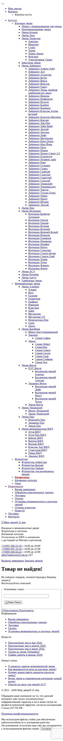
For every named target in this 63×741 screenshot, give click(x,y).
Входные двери (23, 23)
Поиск (17, 602)
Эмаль (31, 341)
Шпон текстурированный (43, 332)
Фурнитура (21, 459)
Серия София (42, 338)
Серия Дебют (42, 344)
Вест (31, 292)
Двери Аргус (29, 277)
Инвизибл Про (36, 419)
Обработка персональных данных (34, 492)
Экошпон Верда (37, 383)
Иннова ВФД (36, 444)
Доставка (20, 495)
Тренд (31, 326)
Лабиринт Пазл (37, 147)
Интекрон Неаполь (39, 235)
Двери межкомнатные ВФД (37, 428)
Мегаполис (34, 313)
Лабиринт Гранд (37, 86)
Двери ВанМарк (31, 329)
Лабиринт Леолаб (38, 129)
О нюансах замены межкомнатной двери (31, 666)
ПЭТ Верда (34, 368)
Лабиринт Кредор (38, 120)
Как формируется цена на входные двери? (32, 669)
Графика (33, 301)
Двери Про (28, 207)
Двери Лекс (28, 35)
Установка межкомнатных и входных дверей (33, 631)
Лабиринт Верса (37, 80)
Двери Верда (29, 365)
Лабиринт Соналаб (39, 180)
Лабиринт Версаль (39, 83)
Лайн (31, 310)
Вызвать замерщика (12, 560)
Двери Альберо (30, 286)
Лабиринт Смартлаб (39, 177)
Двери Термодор (31, 38)
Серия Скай (42, 356)
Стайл (31, 47)
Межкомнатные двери (27, 283)
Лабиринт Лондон (38, 132)
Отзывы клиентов (25, 507)
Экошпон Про (36, 422)
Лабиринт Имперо (38, 95)
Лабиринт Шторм (38, 201)
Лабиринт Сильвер (39, 165)
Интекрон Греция (38, 223)
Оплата (19, 498)
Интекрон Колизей (39, 229)
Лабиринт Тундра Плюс (42, 192)
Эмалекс (33, 335)
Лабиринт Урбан (37, 195)
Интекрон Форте (38, 268)
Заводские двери (31, 62)
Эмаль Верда (35, 404)
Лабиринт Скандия (39, 174)
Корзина (13, 11)
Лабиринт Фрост (38, 198)
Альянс (32, 289)
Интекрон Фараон (38, 265)
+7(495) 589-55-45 (11, 545)
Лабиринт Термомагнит (42, 186)
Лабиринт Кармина (39, 108)
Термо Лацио (35, 53)
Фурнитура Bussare (33, 465)
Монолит (33, 44)
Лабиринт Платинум (40, 156)
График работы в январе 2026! (25, 654)
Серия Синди (42, 353)
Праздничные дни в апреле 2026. (27, 645)
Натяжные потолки (26, 480)
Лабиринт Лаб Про (39, 123)
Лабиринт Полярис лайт (42, 159)
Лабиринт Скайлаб (39, 171)
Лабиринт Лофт (37, 135)
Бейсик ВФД (35, 437)
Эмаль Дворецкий (38, 413)
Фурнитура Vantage (33, 468)
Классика (33, 307)
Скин (31, 322)
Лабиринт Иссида (38, 102)
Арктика (33, 41)
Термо (31, 50)
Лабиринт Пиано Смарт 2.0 (44, 153)
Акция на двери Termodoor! (24, 651)
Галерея (32, 295)
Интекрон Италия (38, 226)
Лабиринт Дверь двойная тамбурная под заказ (42, 91)
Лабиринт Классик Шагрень (44, 117)
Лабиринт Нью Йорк (40, 144)
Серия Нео (41, 347)
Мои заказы (15, 8)
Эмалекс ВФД (36, 456)
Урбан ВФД (35, 453)
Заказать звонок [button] (34, 560)
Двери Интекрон (31, 211)
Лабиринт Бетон (37, 77)
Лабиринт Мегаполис (40, 138)
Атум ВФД (34, 431)
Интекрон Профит (38, 244)
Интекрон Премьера (39, 241)
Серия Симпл (43, 350)
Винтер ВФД (35, 441)
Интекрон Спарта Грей (41, 256)
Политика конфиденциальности (19, 713)
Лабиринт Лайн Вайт (40, 126)
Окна (18, 483)
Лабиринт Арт (36, 71)
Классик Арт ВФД (38, 447)
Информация (15, 486)
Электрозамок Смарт (40, 59)
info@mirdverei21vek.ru (14, 555)
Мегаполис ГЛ (36, 316)
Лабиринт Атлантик (39, 74)
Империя (33, 304)
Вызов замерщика (25, 489)
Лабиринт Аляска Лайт (41, 68)
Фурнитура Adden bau (34, 462)
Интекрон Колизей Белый (43, 232)
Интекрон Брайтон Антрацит (39, 215)
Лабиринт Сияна (38, 168)
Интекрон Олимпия (39, 238)
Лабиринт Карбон (38, 105)
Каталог (12, 20)
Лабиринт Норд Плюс (41, 141)
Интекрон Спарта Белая (42, 253)
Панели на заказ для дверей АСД (27, 684)
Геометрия (34, 298)
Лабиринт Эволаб (38, 204)
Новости (20, 510)
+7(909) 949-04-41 (11, 551)
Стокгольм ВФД (37, 450)
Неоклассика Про (38, 319)
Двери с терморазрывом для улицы (42, 26)
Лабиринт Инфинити (40, 99)
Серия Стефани (44, 359)
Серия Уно (41, 362)
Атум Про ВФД (37, 434)
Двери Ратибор (30, 274)
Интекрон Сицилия (39, 250)
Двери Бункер (30, 32)
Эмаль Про (34, 425)
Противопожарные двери (36, 29)
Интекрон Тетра (37, 262)
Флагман (33, 56)
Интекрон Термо (37, 259)
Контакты (13, 516)
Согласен (46, 729)
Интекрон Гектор (38, 220)
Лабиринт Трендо (38, 189)
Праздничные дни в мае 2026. (25, 642)
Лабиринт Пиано (38, 150)
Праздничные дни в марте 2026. (26, 648)
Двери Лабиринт (31, 65)
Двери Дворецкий (32, 407)
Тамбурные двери (32, 280)
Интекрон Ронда (37, 247)
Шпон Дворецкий (38, 410)
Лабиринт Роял (37, 162)
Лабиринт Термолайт (40, 183)
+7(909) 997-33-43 (11, 548)
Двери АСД (28, 271)
